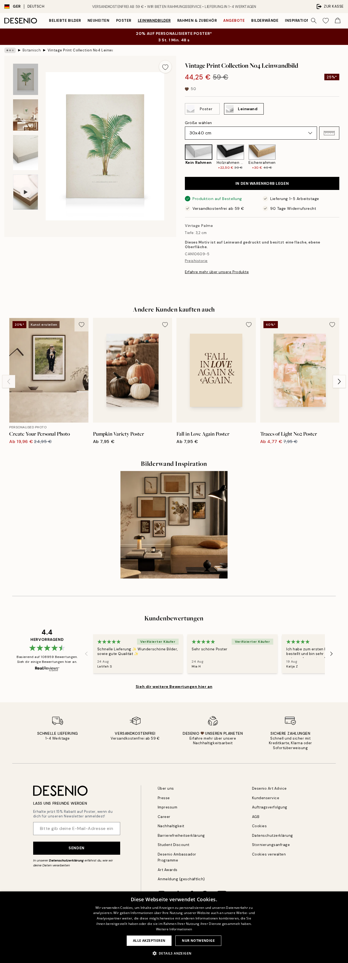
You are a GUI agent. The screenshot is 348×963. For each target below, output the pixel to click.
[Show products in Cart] (338, 20)
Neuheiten (99, 20)
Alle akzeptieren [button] (149, 940)
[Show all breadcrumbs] (10, 50)
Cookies (259, 826)
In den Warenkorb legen (262, 183)
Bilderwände (264, 20)
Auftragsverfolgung (269, 807)
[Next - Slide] (343, 157)
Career (164, 816)
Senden (76, 847)
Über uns (166, 788)
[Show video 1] (25, 192)
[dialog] (174, 927)
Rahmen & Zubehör (197, 20)
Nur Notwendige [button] (198, 940)
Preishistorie (196, 261)
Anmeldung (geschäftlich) (181, 879)
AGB (256, 816)
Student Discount (173, 844)
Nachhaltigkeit (171, 826)
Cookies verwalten (269, 854)
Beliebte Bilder (65, 20)
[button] (329, 133)
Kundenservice (265, 798)
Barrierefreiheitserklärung (181, 835)
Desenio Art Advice (269, 788)
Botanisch (32, 50)
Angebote (234, 20)
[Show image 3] (25, 152)
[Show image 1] (25, 79)
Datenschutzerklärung (66, 860)
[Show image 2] (25, 115)
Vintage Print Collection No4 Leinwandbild (80, 50)
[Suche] (314, 20)
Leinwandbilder (154, 20)
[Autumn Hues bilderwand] (174, 525)
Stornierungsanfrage (271, 844)
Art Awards (168, 869)
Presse (164, 798)
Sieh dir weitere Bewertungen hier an (174, 686)
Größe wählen (198, 122)
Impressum (168, 807)
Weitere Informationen (174, 929)
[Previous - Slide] (180, 157)
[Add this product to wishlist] (165, 66)
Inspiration (297, 20)
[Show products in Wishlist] (326, 20)
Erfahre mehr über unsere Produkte (217, 272)
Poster (123, 20)
